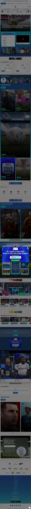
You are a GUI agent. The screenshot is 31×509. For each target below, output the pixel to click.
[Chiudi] (27, 248)
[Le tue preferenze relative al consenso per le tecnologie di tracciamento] (29, 507)
